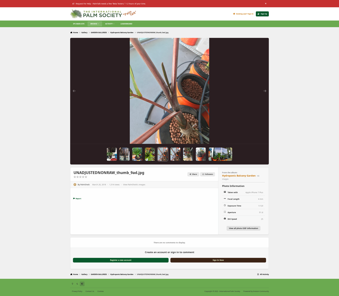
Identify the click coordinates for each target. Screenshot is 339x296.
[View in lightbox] (169, 91)
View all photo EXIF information (243, 228)
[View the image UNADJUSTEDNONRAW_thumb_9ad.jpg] (163, 154)
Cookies (100, 291)
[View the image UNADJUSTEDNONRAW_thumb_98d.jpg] (201, 154)
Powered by (256, 291)
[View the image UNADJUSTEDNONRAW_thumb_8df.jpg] (220, 154)
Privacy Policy (77, 291)
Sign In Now (218, 260)
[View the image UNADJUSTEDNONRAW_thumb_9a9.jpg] (188, 154)
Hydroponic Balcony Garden (239, 175)
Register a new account (120, 260)
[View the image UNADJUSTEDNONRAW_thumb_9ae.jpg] (150, 154)
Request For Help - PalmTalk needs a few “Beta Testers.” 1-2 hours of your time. (111, 3)
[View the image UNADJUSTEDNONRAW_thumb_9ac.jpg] (175, 154)
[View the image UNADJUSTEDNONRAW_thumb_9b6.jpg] (112, 154)
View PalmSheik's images (134, 184)
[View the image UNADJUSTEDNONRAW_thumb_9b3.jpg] (137, 154)
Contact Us (90, 291)
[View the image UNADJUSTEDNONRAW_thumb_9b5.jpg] (125, 154)
